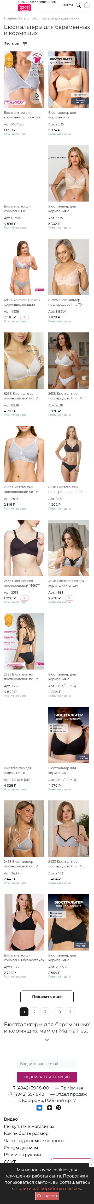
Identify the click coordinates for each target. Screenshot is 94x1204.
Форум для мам (21, 1147)
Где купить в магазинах (29, 1126)
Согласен (48, 1195)
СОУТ (10, 1162)
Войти (68, 5)
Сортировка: (61, 43)
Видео (11, 1119)
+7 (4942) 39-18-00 (30, 1088)
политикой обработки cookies (48, 1188)
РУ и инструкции (22, 1154)
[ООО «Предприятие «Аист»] (37, 10)
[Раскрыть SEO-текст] (47, 1039)
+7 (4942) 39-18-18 (26, 1094)
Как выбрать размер (26, 1133)
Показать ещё (47, 996)
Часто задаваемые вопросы (34, 1140)
